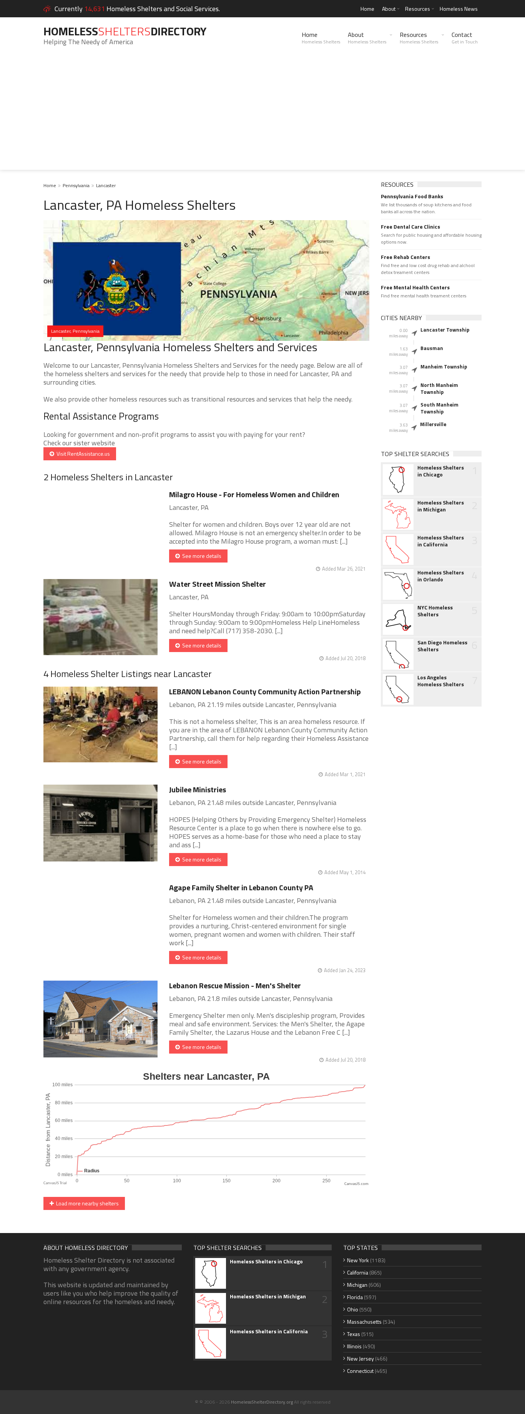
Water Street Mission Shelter (217, 584)
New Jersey (360, 1358)
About (388, 9)
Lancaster (106, 185)
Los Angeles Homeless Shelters (440, 681)
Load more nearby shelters (86, 1203)
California (357, 1272)
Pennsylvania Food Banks (412, 196)
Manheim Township (443, 366)
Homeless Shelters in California (440, 541)
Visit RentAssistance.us (82, 454)
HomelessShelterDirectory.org (262, 1402)
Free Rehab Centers (405, 257)
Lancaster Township (444, 329)
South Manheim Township (439, 408)
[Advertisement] (262, 116)
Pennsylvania (76, 185)
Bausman (431, 348)
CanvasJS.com (356, 1184)
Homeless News (459, 9)
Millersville (433, 424)
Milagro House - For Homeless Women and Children (254, 494)
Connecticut (360, 1371)
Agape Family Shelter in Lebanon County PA (241, 887)
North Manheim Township (439, 388)
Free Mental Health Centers (415, 287)
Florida (355, 1297)
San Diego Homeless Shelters (442, 646)
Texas (353, 1334)
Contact (465, 37)
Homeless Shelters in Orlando (440, 576)
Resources (417, 9)
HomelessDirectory (124, 31)
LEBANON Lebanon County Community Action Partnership (265, 691)
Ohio (352, 1309)
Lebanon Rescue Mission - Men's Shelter (235, 985)
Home (367, 9)
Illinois (354, 1346)
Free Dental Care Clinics (410, 226)
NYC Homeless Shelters (435, 611)
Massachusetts (364, 1322)
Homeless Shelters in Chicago (440, 471)
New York (358, 1260)
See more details (200, 556)
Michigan (357, 1285)
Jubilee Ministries (197, 789)
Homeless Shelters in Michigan (440, 506)
